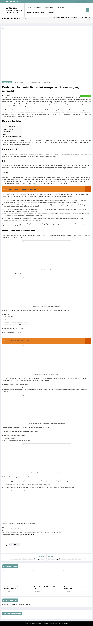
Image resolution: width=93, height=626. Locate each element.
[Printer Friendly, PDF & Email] (85, 95)
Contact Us (52, 13)
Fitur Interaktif (7, 131)
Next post (50, 556)
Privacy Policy (49, 7)
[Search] (80, 10)
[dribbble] (81, 1)
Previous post (41, 556)
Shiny (5, 135)
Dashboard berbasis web (43, 235)
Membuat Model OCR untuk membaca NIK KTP (45, 587)
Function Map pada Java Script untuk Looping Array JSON (67, 559)
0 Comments (47, 82)
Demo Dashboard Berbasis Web (12, 136)
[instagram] (84, 1)
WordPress (44, 623)
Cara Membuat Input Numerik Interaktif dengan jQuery (27, 559)
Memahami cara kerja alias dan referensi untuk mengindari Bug (75, 587)
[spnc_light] (82, 10)
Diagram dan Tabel (8, 129)
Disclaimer (60, 7)
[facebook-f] (77, 1)
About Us (37, 7)
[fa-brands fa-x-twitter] (79, 1)
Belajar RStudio (19, 82)
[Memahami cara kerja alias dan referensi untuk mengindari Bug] (76, 576)
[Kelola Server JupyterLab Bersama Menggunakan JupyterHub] (16, 576)
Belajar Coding (7, 82)
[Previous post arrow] (2, 558)
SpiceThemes (64, 623)
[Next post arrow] (90, 558)
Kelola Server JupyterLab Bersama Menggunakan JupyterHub (12, 587)
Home (29, 7)
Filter (4, 133)
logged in (14, 604)
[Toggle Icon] (87, 10)
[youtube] (86, 1)
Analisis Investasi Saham (36, 13)
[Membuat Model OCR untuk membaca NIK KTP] (46, 576)
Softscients (12, 7)
